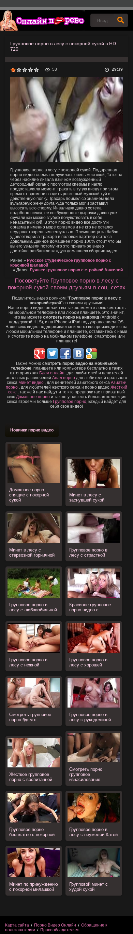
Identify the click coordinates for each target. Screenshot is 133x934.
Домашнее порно (33, 396)
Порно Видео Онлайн (55, 925)
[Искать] (121, 20)
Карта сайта (17, 925)
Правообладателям (59, 930)
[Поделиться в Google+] (39, 353)
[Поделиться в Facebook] (65, 353)
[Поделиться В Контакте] (78, 353)
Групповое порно (69, 401)
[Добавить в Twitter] (52, 353)
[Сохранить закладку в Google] (91, 353)
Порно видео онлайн (42, 20)
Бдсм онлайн (51, 373)
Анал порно (63, 377)
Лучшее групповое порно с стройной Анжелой (76, 270)
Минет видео (31, 382)
